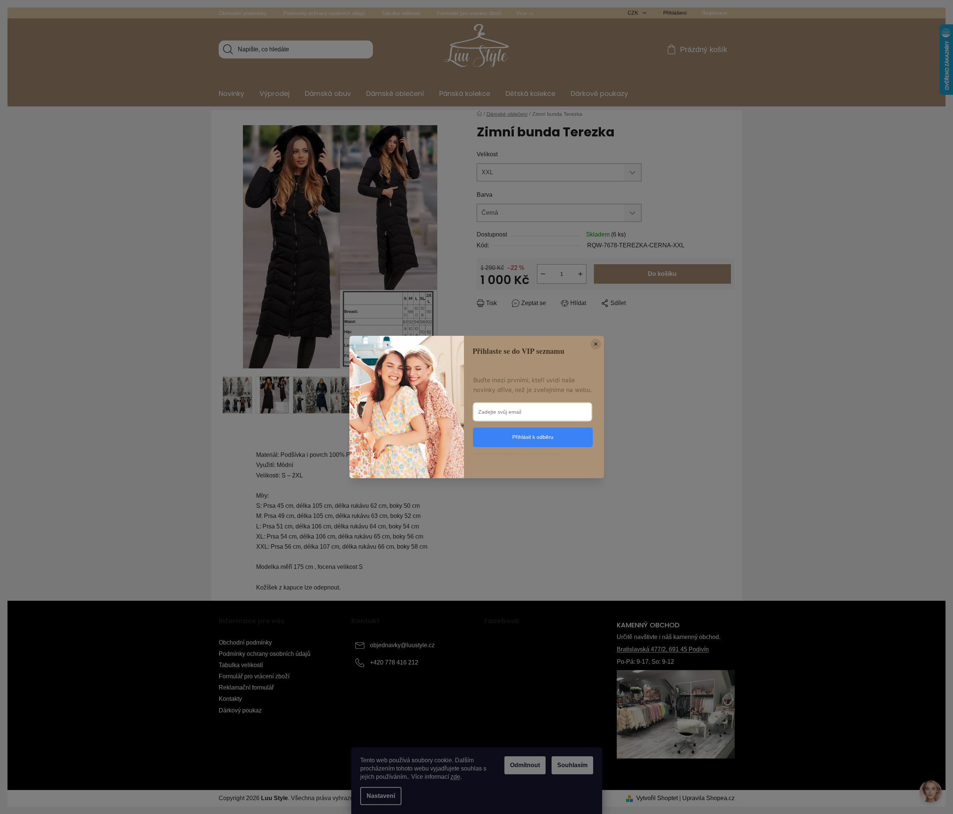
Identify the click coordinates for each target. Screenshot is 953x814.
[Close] (596, 344)
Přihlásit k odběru (532, 437)
